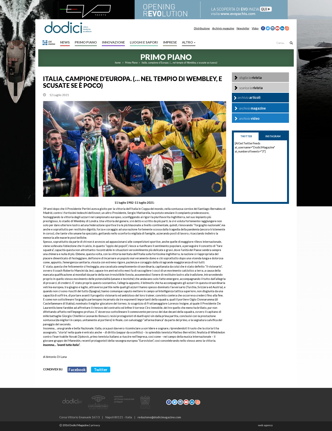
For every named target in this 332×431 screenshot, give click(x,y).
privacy (95, 425)
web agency (265, 425)
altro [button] (187, 42)
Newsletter (243, 28)
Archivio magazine (223, 28)
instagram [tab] (273, 136)
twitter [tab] (246, 136)
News (65, 42)
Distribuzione (202, 28)
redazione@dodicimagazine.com (159, 417)
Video (255, 28)
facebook (77, 369)
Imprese (170, 42)
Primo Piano (86, 42)
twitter (100, 369)
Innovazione (113, 42)
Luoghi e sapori (144, 42)
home (118, 62)
